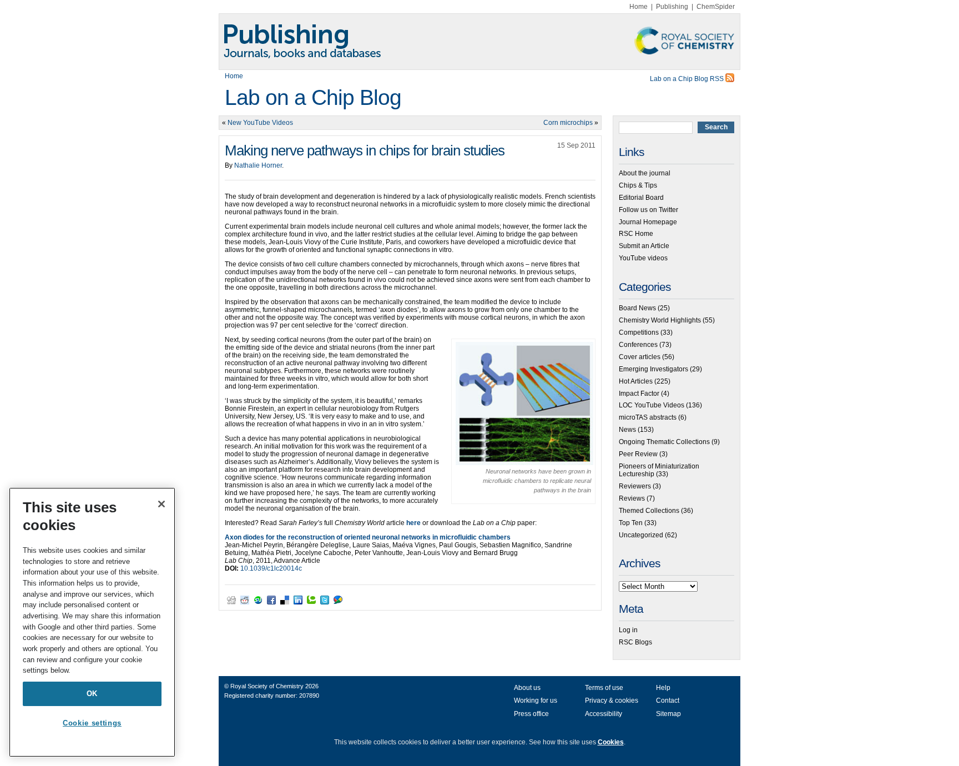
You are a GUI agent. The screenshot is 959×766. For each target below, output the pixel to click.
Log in (628, 630)
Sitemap (668, 714)
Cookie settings (92, 723)
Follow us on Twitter (648, 210)
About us (527, 688)
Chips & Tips (638, 185)
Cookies (611, 742)
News (627, 430)
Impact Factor (639, 393)
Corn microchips (568, 123)
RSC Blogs (635, 642)
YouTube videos (643, 258)
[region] (92, 622)
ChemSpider (715, 7)
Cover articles (639, 357)
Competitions (639, 332)
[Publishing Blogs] (479, 41)
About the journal (644, 173)
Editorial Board (641, 197)
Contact (667, 700)
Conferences (638, 345)
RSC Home (636, 234)
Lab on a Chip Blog (313, 97)
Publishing (672, 7)
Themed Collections (649, 511)
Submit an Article (644, 246)
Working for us (535, 700)
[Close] (161, 504)
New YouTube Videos (260, 123)
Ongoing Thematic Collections (664, 442)
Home (638, 7)
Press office (531, 714)
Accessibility (603, 714)
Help (663, 688)
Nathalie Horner (258, 165)
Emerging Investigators (653, 369)
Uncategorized (641, 535)
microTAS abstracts (648, 417)
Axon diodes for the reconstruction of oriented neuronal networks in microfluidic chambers (368, 537)
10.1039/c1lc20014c (271, 568)
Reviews (632, 498)
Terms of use (604, 688)
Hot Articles (636, 381)
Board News (637, 308)
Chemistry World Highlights (660, 320)
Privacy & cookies (611, 700)
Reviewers (635, 486)
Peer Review (638, 454)
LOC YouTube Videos (651, 405)
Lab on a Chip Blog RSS (687, 79)
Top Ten (631, 523)
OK (92, 693)
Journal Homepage (648, 222)
